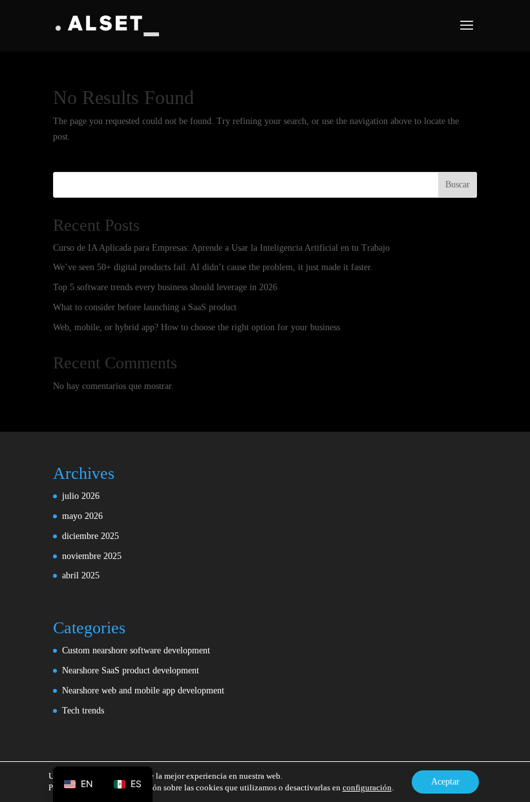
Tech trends (83, 710)
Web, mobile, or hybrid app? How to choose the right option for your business (196, 327)
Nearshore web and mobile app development (143, 690)
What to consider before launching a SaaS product (145, 307)
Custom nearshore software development (136, 650)
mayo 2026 (82, 516)
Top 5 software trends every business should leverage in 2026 (165, 287)
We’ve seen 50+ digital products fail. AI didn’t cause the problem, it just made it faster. (213, 267)
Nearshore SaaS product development (130, 670)
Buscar (457, 184)
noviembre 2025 (92, 556)
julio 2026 (81, 496)
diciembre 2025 (90, 536)
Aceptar (445, 781)
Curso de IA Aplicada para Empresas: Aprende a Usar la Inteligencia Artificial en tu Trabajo (221, 248)
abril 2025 (81, 575)
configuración (367, 787)
